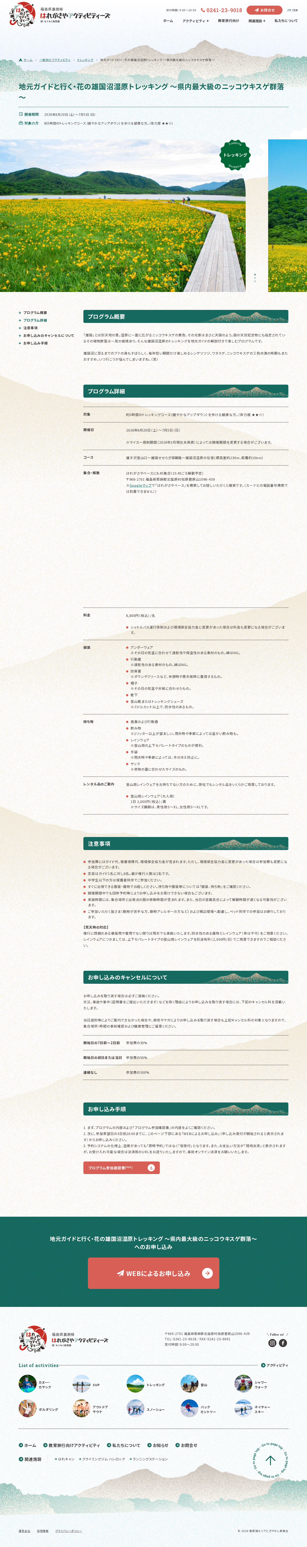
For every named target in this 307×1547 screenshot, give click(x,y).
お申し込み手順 (35, 343)
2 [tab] (256, 279)
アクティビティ (193, 20)
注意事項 (30, 327)
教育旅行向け (228, 20)
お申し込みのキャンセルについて (49, 335)
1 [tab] (256, 276)
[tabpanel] (125, 215)
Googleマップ (141, 485)
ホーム (168, 20)
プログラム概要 (35, 312)
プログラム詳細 (35, 320)
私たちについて (286, 20)
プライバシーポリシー (68, 1531)
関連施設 (255, 20)
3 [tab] (256, 282)
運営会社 (24, 1531)
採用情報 (43, 1531)
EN (296, 10)
